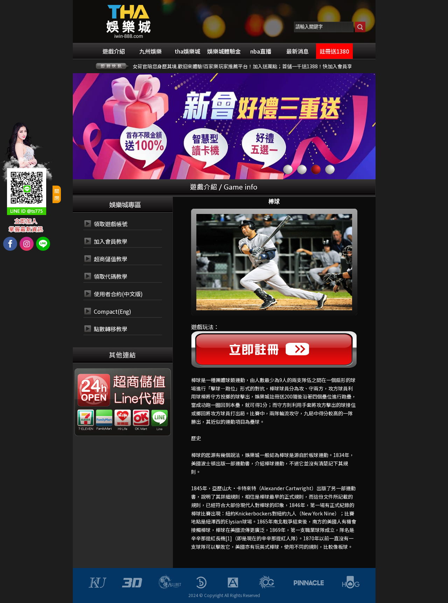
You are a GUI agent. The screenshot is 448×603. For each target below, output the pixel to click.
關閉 (56, 194)
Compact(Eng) (112, 311)
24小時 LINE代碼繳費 (138, 398)
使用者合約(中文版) (118, 294)
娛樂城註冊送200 (274, 396)
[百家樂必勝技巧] (129, 20)
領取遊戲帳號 (110, 224)
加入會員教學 (110, 241)
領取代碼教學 (110, 276)
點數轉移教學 (110, 329)
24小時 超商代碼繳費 (138, 382)
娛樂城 (252, 454)
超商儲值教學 (110, 259)
